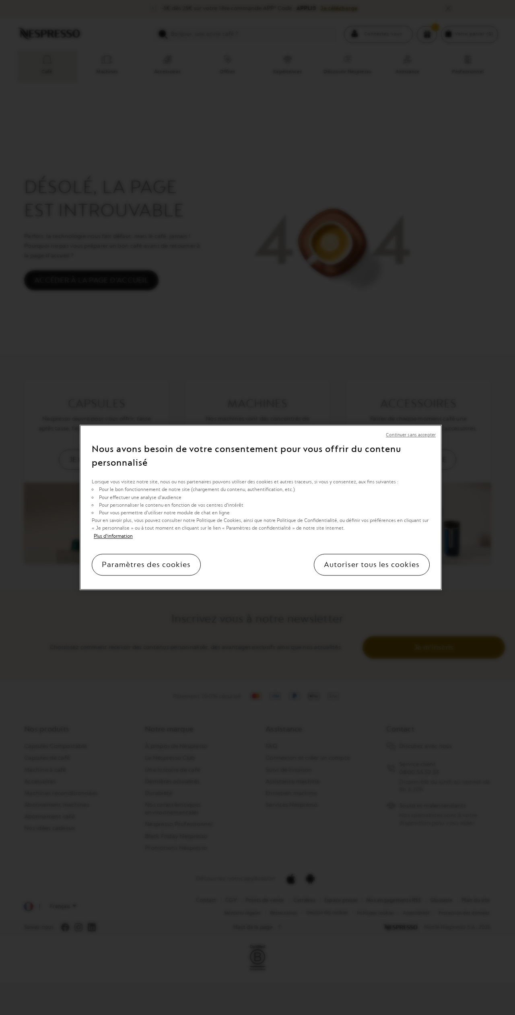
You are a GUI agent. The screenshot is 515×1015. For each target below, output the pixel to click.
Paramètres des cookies (146, 565)
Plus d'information (113, 536)
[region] (261, 507)
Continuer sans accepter (411, 435)
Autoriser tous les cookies (372, 565)
